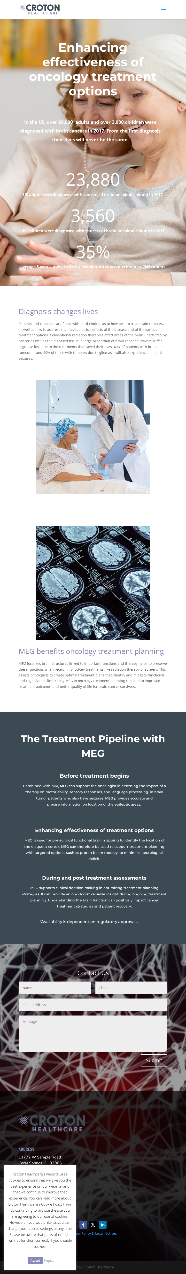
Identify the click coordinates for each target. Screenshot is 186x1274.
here (67, 1204)
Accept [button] (35, 1260)
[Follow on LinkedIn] (103, 1225)
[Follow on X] (93, 1225)
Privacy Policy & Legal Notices (93, 1233)
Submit (154, 1060)
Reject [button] (49, 1260)
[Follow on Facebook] (83, 1225)
